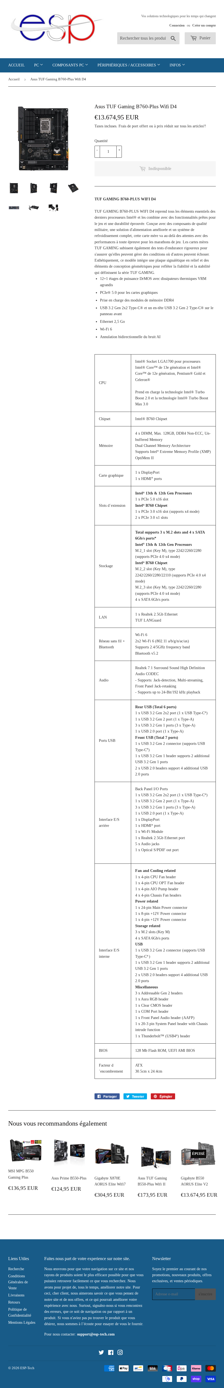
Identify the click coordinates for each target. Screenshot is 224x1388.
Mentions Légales (21, 1322)
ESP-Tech (27, 1368)
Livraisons (16, 1295)
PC (37, 65)
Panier (204, 38)
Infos (176, 65)
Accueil (16, 65)
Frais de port (128, 126)
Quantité (101, 141)
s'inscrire (205, 1294)
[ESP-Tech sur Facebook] (111, 1353)
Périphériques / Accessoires (127, 65)
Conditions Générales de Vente (18, 1282)
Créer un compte (204, 25)
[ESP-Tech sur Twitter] (101, 1353)
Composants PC (68, 65)
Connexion (177, 25)
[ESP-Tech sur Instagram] (120, 1353)
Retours (14, 1302)
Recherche (16, 1269)
